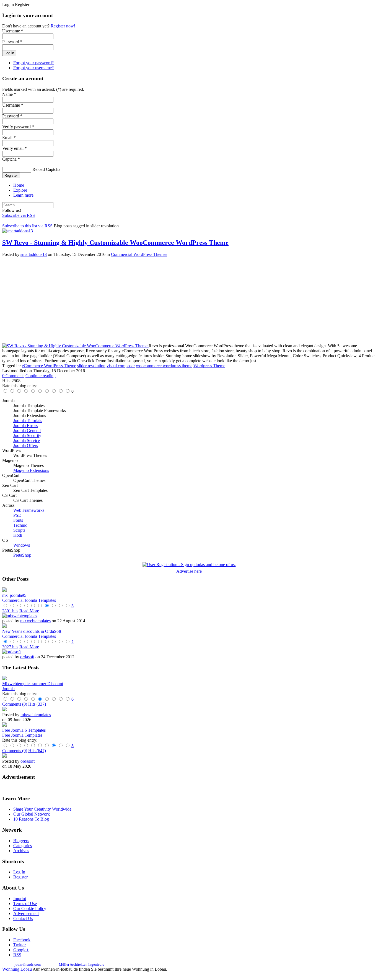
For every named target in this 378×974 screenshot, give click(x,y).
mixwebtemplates (35, 620)
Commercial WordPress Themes (139, 254)
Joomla (8, 688)
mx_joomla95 (14, 595)
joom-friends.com (27, 964)
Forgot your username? (33, 67)
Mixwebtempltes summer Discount (32, 683)
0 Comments (13, 375)
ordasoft (27, 656)
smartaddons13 (33, 254)
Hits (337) (37, 704)
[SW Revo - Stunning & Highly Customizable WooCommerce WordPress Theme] (75, 345)
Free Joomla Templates (22, 735)
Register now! (63, 26)
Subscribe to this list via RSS (27, 225)
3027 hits (10, 646)
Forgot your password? (33, 62)
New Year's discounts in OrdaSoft (31, 631)
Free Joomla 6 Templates (24, 730)
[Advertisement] (168, 300)
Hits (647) (37, 750)
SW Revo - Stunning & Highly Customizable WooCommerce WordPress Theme (115, 242)
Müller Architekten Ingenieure (81, 964)
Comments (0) (14, 704)
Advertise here (189, 571)
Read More (29, 610)
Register (11, 175)
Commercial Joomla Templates (29, 600)
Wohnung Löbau (17, 969)
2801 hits (10, 610)
